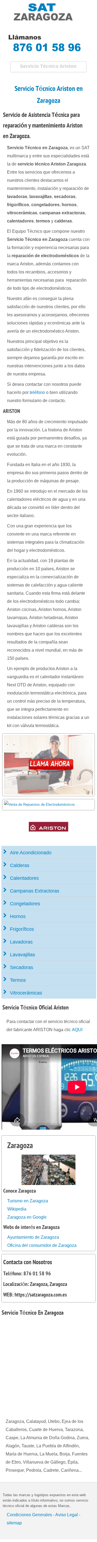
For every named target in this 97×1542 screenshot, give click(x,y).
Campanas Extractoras (34, 891)
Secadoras (21, 967)
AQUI (77, 1029)
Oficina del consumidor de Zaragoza (42, 1245)
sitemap (14, 1523)
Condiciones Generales (29, 1514)
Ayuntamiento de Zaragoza (33, 1237)
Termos (18, 980)
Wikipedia (16, 1209)
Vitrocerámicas (26, 993)
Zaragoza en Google (27, 1217)
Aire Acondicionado (30, 852)
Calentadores (24, 878)
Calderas (19, 865)
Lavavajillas (22, 954)
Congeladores (25, 903)
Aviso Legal (66, 1514)
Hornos (18, 916)
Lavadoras (21, 942)
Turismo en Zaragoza (27, 1201)
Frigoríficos (22, 929)
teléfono (37, 392)
